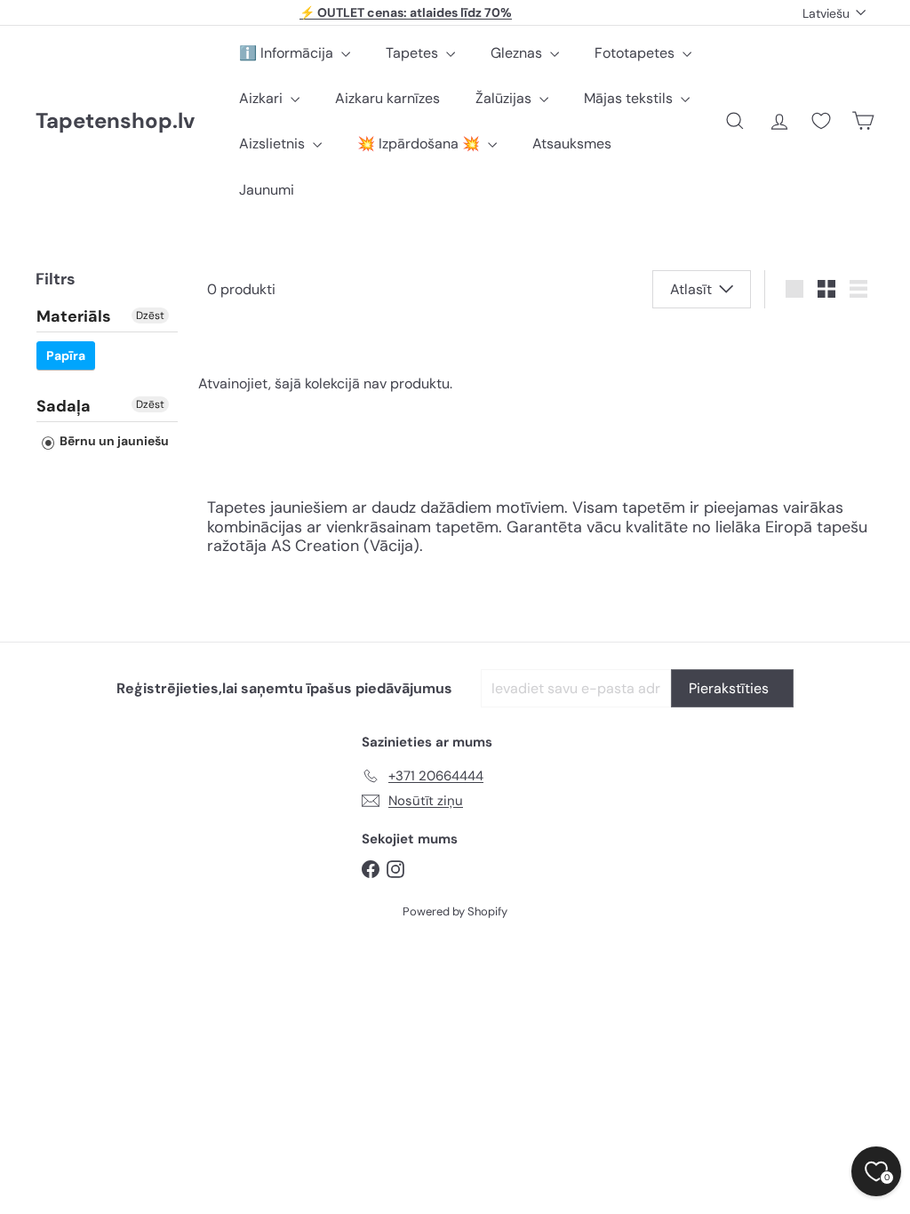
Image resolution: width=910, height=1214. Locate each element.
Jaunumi (266, 189)
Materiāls (73, 317)
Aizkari (262, 98)
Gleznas (518, 53)
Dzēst (150, 315)
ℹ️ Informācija (288, 53)
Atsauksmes (571, 143)
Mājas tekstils (630, 98)
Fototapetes (636, 53)
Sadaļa (63, 406)
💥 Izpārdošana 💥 (420, 143)
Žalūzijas (505, 98)
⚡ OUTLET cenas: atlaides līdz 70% (405, 12)
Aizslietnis (273, 143)
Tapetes (414, 53)
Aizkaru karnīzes (387, 98)
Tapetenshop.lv (115, 121)
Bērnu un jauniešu (113, 441)
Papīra (65, 355)
